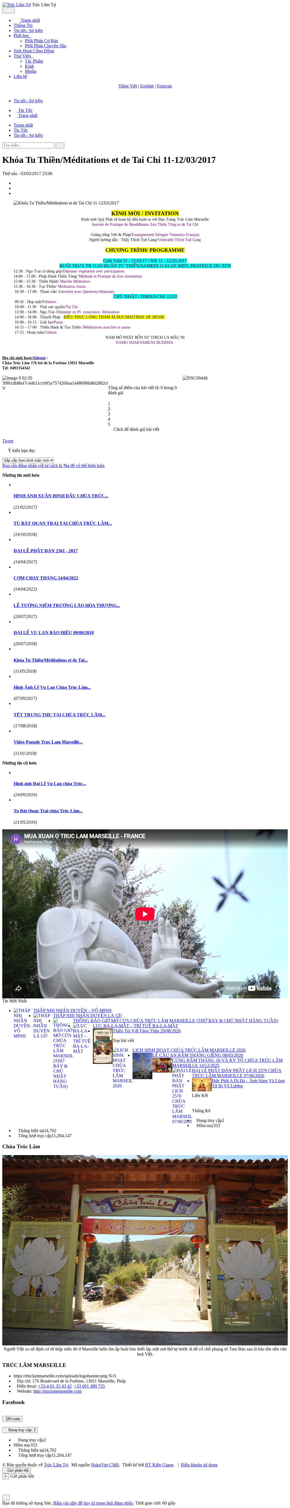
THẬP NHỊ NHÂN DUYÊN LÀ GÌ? (87, 1015)
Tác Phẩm (34, 61)
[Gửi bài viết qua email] (17, 183)
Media (30, 71)
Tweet (7, 440)
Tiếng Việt (127, 86)
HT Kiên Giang (159, 1464)
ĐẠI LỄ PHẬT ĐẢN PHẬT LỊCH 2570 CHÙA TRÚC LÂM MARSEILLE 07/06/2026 (237, 1073)
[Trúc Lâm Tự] (16, 4)
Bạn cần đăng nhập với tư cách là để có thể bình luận (53, 465)
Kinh (29, 66)
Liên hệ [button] (20, 76)
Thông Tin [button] (23, 25)
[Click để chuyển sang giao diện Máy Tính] (10, 1481)
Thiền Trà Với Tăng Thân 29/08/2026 (147, 1030)
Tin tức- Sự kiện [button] (28, 30)
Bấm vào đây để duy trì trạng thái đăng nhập (93, 1503)
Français (164, 86)
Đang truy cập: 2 (21, 1430)
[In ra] (17, 188)
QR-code (12, 1419)
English (147, 86)
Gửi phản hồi (18, 1470)
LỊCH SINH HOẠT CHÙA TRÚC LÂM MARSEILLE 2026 (189, 1050)
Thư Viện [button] (23, 56)
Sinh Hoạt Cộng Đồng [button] (34, 50)
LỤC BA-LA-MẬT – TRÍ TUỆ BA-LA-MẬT (135, 1025)
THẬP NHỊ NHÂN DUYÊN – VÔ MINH (72, 1010)
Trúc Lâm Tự (56, 1464)
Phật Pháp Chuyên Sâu (45, 45)
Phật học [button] (22, 35)
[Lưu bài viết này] (17, 193)
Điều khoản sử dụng (199, 1464)
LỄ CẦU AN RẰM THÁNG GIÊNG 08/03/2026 (197, 1055)
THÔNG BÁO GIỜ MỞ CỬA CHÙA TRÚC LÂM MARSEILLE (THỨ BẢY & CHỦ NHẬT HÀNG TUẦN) (175, 1020)
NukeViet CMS (105, 1464)
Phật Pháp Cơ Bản (41, 40)
